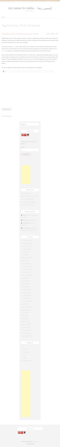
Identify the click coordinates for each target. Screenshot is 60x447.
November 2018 (27, 269)
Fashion (24, 349)
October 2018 (26, 272)
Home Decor (26, 352)
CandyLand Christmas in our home (20, 33)
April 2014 (25, 304)
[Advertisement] (25, 174)
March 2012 (26, 321)
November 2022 (27, 243)
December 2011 (27, 330)
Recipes (24, 358)
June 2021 (25, 255)
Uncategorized (26, 360)
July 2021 (25, 252)
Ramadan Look (33, 220)
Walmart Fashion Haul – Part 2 (29, 196)
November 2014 (27, 301)
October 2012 (26, 310)
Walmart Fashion (26, 193)
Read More (6, 109)
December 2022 (27, 240)
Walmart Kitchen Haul (27, 205)
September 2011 (27, 336)
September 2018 (27, 275)
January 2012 (26, 327)
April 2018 (25, 284)
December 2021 (27, 246)
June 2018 (25, 278)
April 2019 (25, 260)
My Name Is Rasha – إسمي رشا (30, 8)
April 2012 (25, 318)
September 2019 (27, 258)
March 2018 (26, 287)
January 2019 (26, 263)
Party (24, 355)
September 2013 (27, 307)
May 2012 (25, 315)
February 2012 (26, 324)
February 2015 (26, 298)
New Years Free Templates (28, 202)
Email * (23, 147)
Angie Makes (35, 441)
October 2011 (26, 333)
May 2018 (25, 281)
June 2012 (25, 313)
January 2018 (26, 292)
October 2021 (26, 249)
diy (23, 346)
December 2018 (27, 266)
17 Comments (7, 116)
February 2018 (26, 289)
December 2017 (27, 295)
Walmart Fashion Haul (27, 199)
